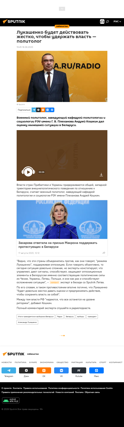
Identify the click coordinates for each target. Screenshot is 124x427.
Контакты (17, 388)
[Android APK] (10, 400)
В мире (33, 362)
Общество (62, 362)
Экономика (47, 362)
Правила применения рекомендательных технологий (28, 392)
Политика (20, 362)
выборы (80, 316)
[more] (104, 253)
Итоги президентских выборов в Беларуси (36, 316)
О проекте (7, 388)
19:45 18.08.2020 (25, 47)
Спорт (102, 362)
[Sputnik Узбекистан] (15, 24)
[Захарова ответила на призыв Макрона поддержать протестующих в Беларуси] (62, 219)
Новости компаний (64, 392)
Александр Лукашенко (27, 322)
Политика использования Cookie (97, 388)
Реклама (79, 392)
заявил (54, 282)
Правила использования (35, 388)
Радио (59, 316)
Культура (91, 362)
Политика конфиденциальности (63, 388)
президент (92, 316)
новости (7, 362)
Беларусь (70, 316)
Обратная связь (92, 392)
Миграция (77, 362)
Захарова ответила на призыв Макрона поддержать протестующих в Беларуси (57, 245)
